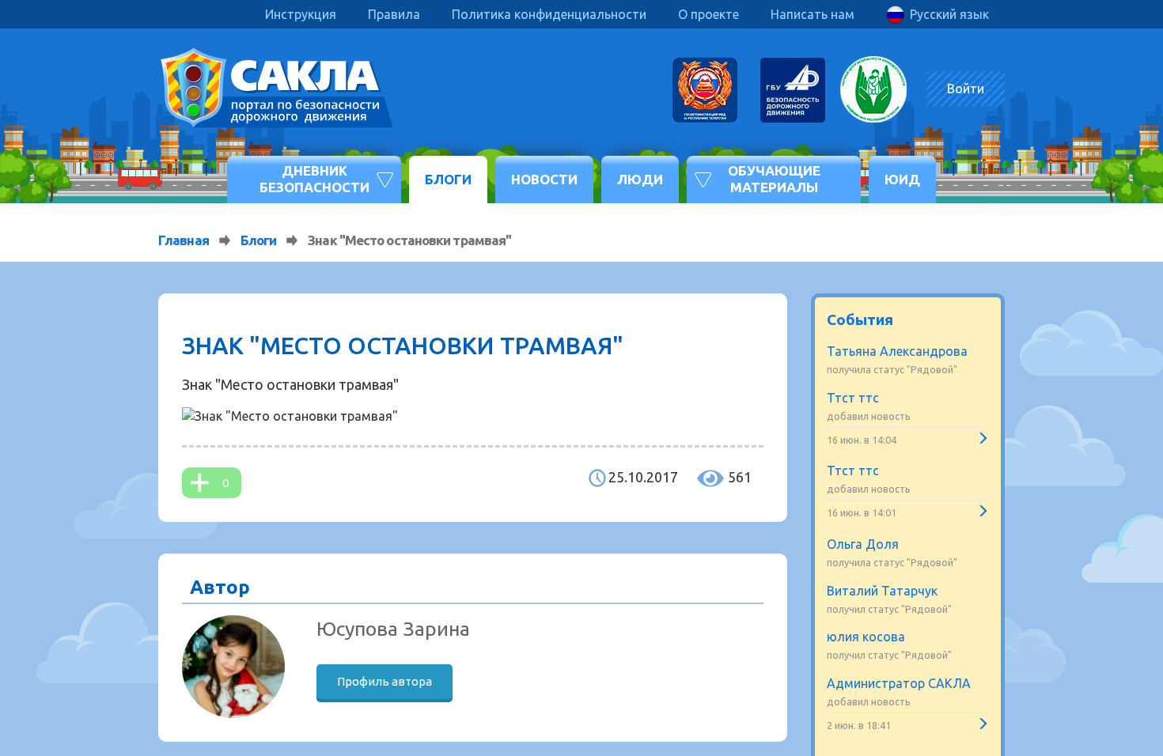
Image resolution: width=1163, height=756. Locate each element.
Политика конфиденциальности (549, 14)
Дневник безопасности (314, 178)
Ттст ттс (853, 398)
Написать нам (812, 14)
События (860, 319)
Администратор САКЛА (899, 683)
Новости (544, 179)
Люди (640, 179)
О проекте (708, 14)
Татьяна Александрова (897, 351)
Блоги (448, 179)
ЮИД (902, 179)
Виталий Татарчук (882, 591)
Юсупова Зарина (393, 629)
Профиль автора (384, 681)
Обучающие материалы (774, 178)
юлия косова (866, 636)
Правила (394, 14)
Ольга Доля (863, 544)
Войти (965, 88)
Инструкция (300, 14)
